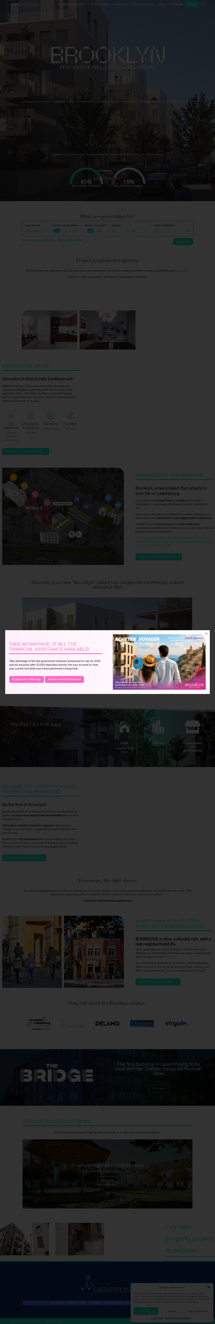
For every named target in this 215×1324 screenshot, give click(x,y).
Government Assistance (64, 679)
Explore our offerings (26, 679)
